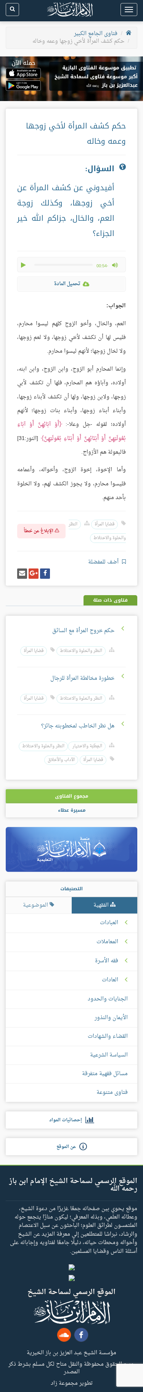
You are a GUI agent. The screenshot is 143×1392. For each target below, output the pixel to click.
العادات (110, 980)
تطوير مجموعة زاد (72, 1382)
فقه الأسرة (106, 961)
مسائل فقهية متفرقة (105, 1074)
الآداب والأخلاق (61, 760)
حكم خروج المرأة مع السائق (83, 631)
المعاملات (107, 942)
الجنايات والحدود (108, 999)
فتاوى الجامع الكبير (95, 34)
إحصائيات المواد (67, 1120)
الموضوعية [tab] (36, 905)
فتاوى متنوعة (112, 1092)
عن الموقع (67, 1147)
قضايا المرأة (104, 524)
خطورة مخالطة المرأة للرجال (82, 678)
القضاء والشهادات (108, 1036)
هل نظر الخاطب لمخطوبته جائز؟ (77, 726)
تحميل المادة (67, 284)
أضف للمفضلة (104, 562)
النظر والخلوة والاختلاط (81, 651)
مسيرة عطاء (71, 810)
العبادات (109, 923)
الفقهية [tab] (101, 905)
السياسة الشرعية (109, 1055)
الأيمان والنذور (111, 1018)
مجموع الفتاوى (71, 796)
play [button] (24, 265)
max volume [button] (114, 265)
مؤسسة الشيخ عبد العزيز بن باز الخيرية (71, 1352)
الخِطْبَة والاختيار (86, 746)
